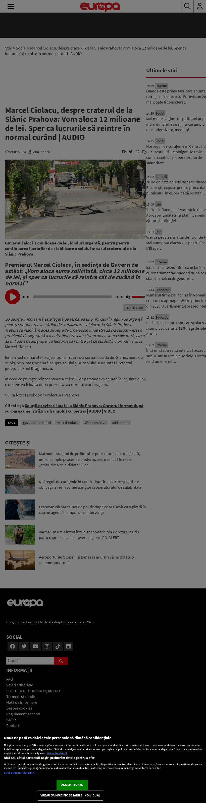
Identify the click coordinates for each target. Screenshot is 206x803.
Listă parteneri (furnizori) (19, 772)
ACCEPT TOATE (72, 785)
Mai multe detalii (57, 753)
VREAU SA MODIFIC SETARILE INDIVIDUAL (70, 795)
